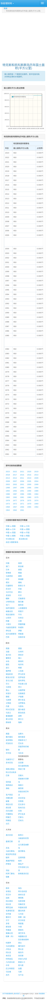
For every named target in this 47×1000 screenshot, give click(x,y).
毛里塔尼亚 (10, 911)
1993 (8, 491)
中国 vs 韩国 (25, 536)
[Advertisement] (23, 37)
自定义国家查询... (13, 542)
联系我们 (17, 994)
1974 (36, 500)
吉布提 (8, 914)
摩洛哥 (8, 927)
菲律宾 (8, 573)
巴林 (7, 637)
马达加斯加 (10, 946)
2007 (15, 481)
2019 (36, 472)
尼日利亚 (21, 920)
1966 (22, 507)
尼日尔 (8, 895)
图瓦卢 (20, 864)
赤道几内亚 (22, 959)
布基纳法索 (22, 907)
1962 (15, 510)
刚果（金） (22, 917)
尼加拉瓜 (9, 743)
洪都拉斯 (9, 798)
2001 (22, 484)
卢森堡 (20, 697)
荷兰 (20, 687)
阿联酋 (20, 634)
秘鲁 (7, 801)
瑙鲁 (7, 877)
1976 (22, 500)
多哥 (7, 923)
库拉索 (8, 808)
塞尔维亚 (21, 709)
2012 (15, 478)
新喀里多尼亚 (23, 874)
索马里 (20, 965)
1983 (8, 497)
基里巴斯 (9, 841)
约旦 (20, 595)
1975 (29, 500)
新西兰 (20, 835)
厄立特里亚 (10, 968)
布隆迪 (8, 930)
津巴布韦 (21, 933)
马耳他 (8, 687)
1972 (15, 504)
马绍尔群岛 (10, 851)
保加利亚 (9, 674)
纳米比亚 (21, 895)
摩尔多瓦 (21, 700)
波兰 (7, 668)
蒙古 (20, 592)
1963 (8, 510)
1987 (15, 494)
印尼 (7, 579)
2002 (15, 484)
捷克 (7, 664)
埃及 (20, 888)
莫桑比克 (9, 933)
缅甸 (20, 582)
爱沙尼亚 (9, 719)
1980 (29, 497)
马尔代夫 (9, 592)
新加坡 (20, 566)
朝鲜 (7, 598)
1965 (29, 507)
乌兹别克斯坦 (11, 627)
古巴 (7, 824)
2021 (22, 472)
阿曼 (7, 621)
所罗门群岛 (10, 874)
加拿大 (20, 734)
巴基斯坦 (9, 586)
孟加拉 (8, 595)
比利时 (20, 652)
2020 (29, 472)
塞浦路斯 (9, 716)
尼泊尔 (8, 589)
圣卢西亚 (9, 795)
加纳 (7, 898)
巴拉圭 (20, 743)
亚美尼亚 (21, 637)
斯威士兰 (21, 962)
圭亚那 (20, 763)
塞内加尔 (21, 946)
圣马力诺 (9, 681)
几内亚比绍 (10, 962)
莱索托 (20, 930)
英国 (7, 648)
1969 (36, 504)
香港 (20, 563)
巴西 (20, 811)
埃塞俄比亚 (22, 936)
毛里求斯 (21, 901)
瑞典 (20, 722)
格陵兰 (20, 785)
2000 (29, 484)
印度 (20, 589)
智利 (7, 750)
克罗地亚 (21, 677)
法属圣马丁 (10, 759)
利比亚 (8, 904)
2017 (15, 475)
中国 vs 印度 (25, 532)
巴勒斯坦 (21, 598)
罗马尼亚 (21, 674)
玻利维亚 (21, 737)
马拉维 (8, 972)
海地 (7, 788)
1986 (22, 494)
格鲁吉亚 (9, 611)
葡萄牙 (8, 658)
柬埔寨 (20, 579)
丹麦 (7, 706)
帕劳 (20, 861)
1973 (8, 504)
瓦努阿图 (21, 858)
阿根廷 (8, 820)
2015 (29, 475)
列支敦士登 (22, 684)
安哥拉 (8, 891)
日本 (7, 570)
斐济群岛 (21, 851)
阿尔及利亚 (22, 891)
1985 (29, 494)
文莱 (20, 621)
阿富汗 (20, 611)
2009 (36, 478)
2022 (15, 472)
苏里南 (20, 801)
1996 (22, 488)
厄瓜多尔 (21, 804)
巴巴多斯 (9, 811)
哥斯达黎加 (10, 769)
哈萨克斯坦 (10, 608)
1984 (36, 494)
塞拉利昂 (21, 911)
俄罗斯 (8, 671)
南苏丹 (20, 952)
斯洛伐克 (21, 713)
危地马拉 (21, 808)
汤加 (7, 870)
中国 (7, 563)
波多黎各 (9, 740)
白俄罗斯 (21, 690)
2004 (36, 481)
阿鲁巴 (8, 817)
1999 (36, 484)
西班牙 (20, 655)
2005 (29, 481)
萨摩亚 (8, 864)
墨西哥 (20, 788)
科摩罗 (8, 943)
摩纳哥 (8, 722)
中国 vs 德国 (25, 529)
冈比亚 (8, 952)
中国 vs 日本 (25, 526)
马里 (20, 972)
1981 (22, 497)
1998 (8, 488)
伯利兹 (8, 782)
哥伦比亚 (9, 804)
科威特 (20, 627)
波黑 (20, 716)
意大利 (8, 655)
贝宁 (7, 920)
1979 (36, 497)
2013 (8, 478)
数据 (5, 8)
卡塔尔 (8, 624)
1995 (29, 488)
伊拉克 (8, 631)
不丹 (20, 615)
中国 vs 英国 (11, 532)
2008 (8, 481)
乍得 (20, 927)
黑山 (7, 690)
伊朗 (20, 631)
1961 (22, 510)
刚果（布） (10, 936)
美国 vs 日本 (11, 529)
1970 (29, 504)
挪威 (7, 697)
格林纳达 (9, 785)
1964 (36, 507)
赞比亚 (20, 949)
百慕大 (20, 775)
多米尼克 (9, 763)
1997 (15, 488)
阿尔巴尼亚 (10, 709)
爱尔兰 (20, 719)
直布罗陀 (21, 681)
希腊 (20, 668)
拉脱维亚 (21, 693)
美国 (7, 734)
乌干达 (20, 975)
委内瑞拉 (9, 737)
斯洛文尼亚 (10, 677)
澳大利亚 (9, 835)
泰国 (20, 570)
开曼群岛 (9, 814)
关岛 (7, 848)
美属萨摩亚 (10, 861)
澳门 (7, 566)
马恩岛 (20, 706)
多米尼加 (21, 798)
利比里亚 (9, 901)
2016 (22, 475)
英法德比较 (23, 539)
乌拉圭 (20, 753)
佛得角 (20, 898)
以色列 (8, 618)
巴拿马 (20, 817)
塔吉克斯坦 (10, 615)
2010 (29, 478)
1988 (8, 494)
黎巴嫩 (20, 602)
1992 (15, 491)
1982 (15, 497)
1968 (8, 507)
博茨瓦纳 (9, 907)
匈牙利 (20, 664)
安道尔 (8, 693)
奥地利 (20, 661)
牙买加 (8, 753)
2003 (8, 484)
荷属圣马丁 (22, 740)
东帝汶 (20, 618)
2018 (8, 475)
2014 (36, 475)
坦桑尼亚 (21, 904)
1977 (15, 500)
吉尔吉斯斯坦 (11, 634)
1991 (22, 491)
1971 (22, 504)
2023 (8, 472)
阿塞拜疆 (21, 624)
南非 (7, 888)
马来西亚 (9, 576)
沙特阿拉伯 (10, 602)
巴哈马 (20, 820)
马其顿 (8, 700)
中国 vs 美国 (11, 526)
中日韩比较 (10, 539)
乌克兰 (8, 713)
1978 (8, 500)
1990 (29, 491)
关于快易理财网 (7, 994)
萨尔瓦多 (21, 814)
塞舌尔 (8, 917)
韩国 (20, 573)
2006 (22, 481)
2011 (22, 478)
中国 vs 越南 (11, 536)
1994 (36, 488)
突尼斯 (20, 956)
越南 (20, 576)
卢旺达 (8, 949)
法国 (7, 652)
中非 (7, 965)
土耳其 (20, 671)
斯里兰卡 (21, 586)
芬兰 (7, 684)
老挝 (7, 582)
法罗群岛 (21, 703)
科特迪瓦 (9, 959)
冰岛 (7, 661)
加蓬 (20, 968)
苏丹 (7, 975)
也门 (7, 605)
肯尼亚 (8, 956)
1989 (36, 491)
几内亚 (20, 914)
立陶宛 (8, 703)
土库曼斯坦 (22, 608)
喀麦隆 (20, 923)
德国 (20, 648)
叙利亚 (20, 605)
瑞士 (20, 658)
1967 (15, 507)
